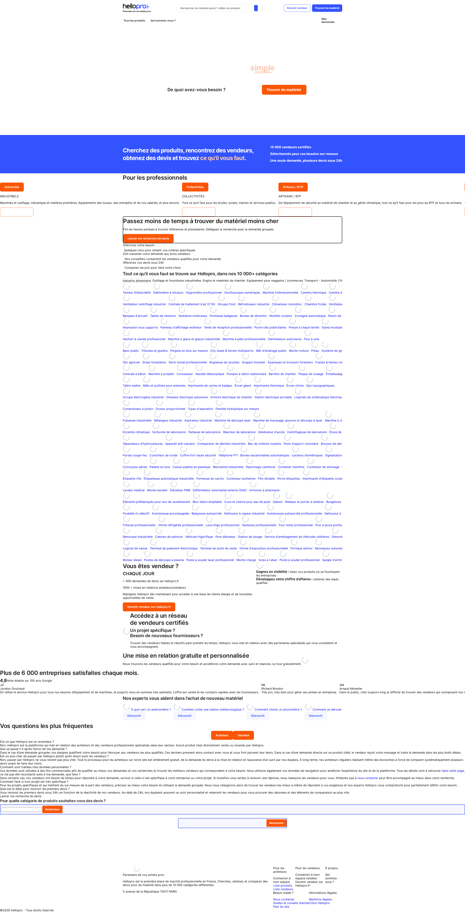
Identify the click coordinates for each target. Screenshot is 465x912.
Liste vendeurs (283, 889)
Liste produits (282, 885)
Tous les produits (134, 20)
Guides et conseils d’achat (291, 903)
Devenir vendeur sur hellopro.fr (149, 607)
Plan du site (281, 906)
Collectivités (195, 187)
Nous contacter (283, 899)
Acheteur (222, 735)
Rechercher (52, 809)
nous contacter (367, 778)
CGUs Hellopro (319, 903)
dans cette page (453, 770)
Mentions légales (320, 899)
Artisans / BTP (293, 187)
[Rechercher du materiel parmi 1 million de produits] (256, 8)
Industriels (12, 187)
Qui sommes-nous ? (163, 20)
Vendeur (243, 735)
